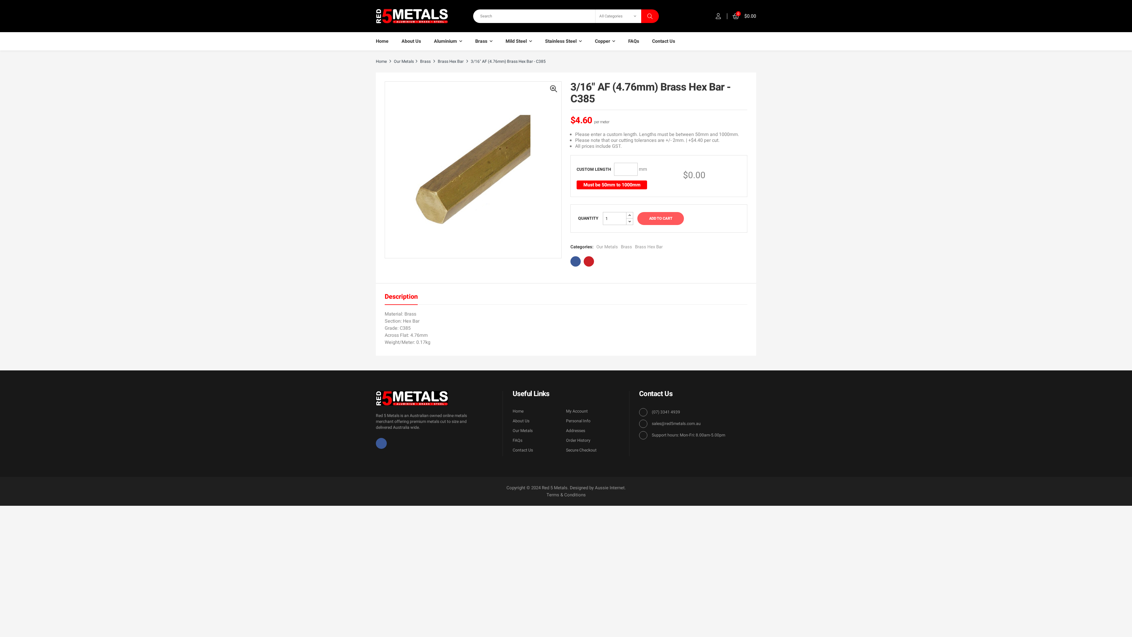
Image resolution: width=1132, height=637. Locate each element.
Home (518, 411)
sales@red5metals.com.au (676, 424)
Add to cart (660, 218)
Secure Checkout (581, 450)
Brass (626, 247)
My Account (577, 411)
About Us (521, 421)
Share (575, 261)
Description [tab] (401, 296)
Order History (578, 440)
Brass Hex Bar (649, 247)
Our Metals (607, 247)
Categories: (581, 247)
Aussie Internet (610, 488)
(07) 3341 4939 (666, 412)
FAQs (517, 440)
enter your (594, 169)
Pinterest (589, 261)
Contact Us (523, 450)
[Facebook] (381, 443)
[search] (650, 16)
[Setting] (718, 16)
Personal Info (578, 421)
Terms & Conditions (566, 495)
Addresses (575, 431)
